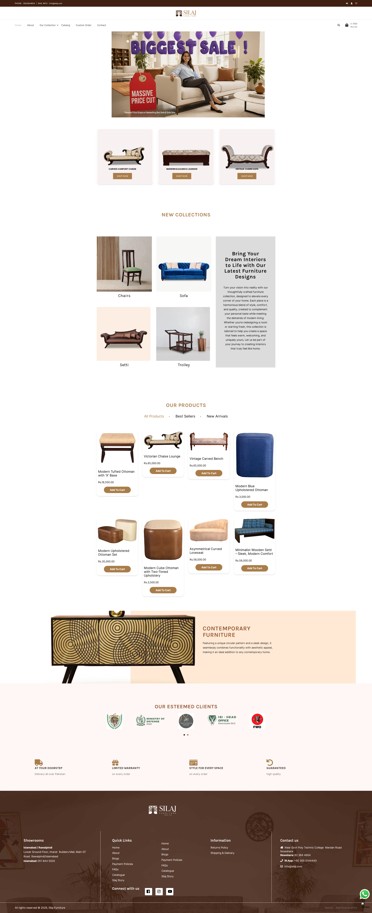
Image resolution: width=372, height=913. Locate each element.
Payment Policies (122, 863)
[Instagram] (159, 891)
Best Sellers (185, 416)
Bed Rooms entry (346, 907)
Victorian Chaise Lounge (162, 456)
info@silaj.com (55, 3)
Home (115, 847)
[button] (108, 74)
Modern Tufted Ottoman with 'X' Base (116, 473)
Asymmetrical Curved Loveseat (206, 551)
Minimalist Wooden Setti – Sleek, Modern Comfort (254, 552)
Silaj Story (118, 880)
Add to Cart (117, 489)
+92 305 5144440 (305, 860)
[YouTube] (169, 891)
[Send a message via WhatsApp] (365, 894)
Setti (124, 364)
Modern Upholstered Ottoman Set (113, 552)
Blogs (115, 858)
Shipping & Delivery (222, 852)
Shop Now (122, 176)
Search (328, 907)
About (116, 852)
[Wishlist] (356, 3)
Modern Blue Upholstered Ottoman (251, 488)
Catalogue (118, 874)
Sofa (184, 295)
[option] (188, 74)
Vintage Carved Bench (206, 458)
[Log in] (347, 3)
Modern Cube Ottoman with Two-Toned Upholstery (161, 571)
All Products (154, 416)
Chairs (124, 295)
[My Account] (352, 3)
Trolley (184, 364)
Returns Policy (219, 847)
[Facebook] (148, 891)
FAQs (115, 869)
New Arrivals (217, 416)
